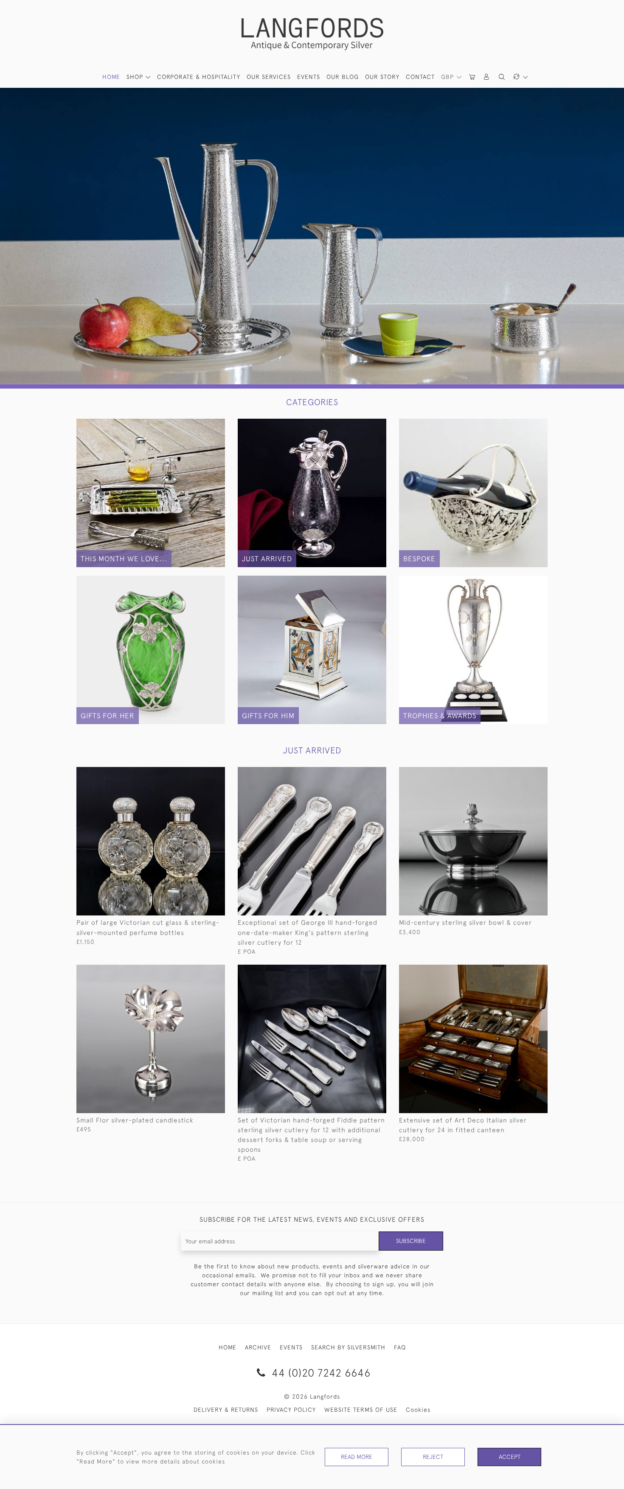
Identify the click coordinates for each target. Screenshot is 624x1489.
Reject (433, 1456)
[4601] (199, 971)
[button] (487, 77)
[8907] (360, 774)
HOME (111, 76)
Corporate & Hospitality (198, 76)
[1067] (199, 774)
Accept (509, 1456)
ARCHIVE (258, 1347)
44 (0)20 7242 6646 (320, 1372)
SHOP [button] (135, 76)
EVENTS (291, 1347)
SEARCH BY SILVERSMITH (348, 1347)
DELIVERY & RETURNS (226, 1409)
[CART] (472, 77)
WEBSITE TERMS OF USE (360, 1409)
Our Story (382, 76)
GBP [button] (448, 76)
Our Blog (342, 76)
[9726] (522, 774)
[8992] (522, 971)
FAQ (400, 1347)
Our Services (269, 76)
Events (308, 76)
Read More (356, 1456)
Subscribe (411, 1240)
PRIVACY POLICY (291, 1409)
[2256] (360, 971)
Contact (420, 76)
